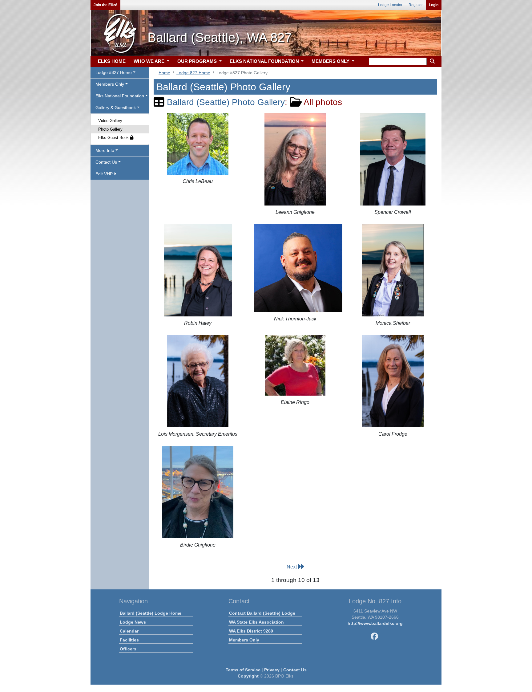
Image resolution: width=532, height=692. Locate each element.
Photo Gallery (110, 129)
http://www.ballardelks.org (375, 623)
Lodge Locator (390, 5)
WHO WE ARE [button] (150, 61)
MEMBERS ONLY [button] (331, 61)
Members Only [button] (109, 84)
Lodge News (133, 622)
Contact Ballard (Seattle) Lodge (262, 613)
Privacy (272, 669)
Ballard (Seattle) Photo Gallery (226, 102)
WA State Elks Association (256, 622)
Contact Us (295, 669)
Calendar (129, 631)
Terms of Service (243, 669)
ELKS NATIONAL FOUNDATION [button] (265, 61)
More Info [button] (104, 150)
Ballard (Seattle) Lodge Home (150, 613)
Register (416, 5)
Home (164, 72)
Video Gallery (110, 120)
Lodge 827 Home (193, 72)
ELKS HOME (112, 61)
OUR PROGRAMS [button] (197, 61)
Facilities (129, 639)
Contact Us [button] (106, 162)
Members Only (244, 639)
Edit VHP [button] (104, 173)
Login (433, 5)
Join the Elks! (105, 5)
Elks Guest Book (114, 137)
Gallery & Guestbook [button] (115, 107)
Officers (128, 648)
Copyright (248, 676)
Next (292, 566)
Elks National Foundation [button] (119, 95)
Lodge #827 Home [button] (113, 72)
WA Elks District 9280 (251, 631)
